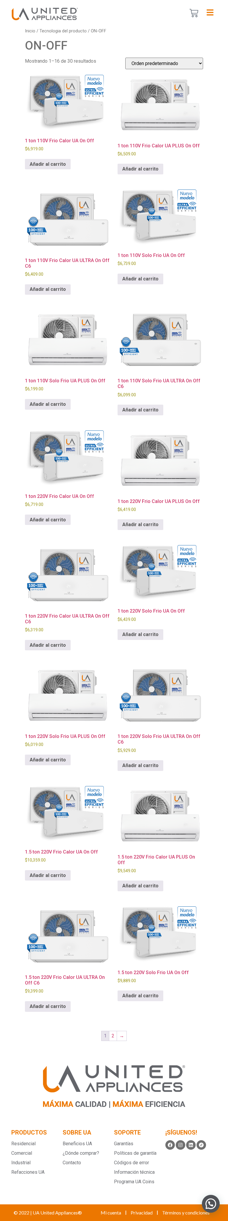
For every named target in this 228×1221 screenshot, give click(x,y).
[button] (211, 1204)
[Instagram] (180, 1145)
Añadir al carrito (48, 164)
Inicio (30, 31)
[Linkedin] (191, 1145)
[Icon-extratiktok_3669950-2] (201, 1145)
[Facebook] (170, 1145)
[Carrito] (194, 13)
